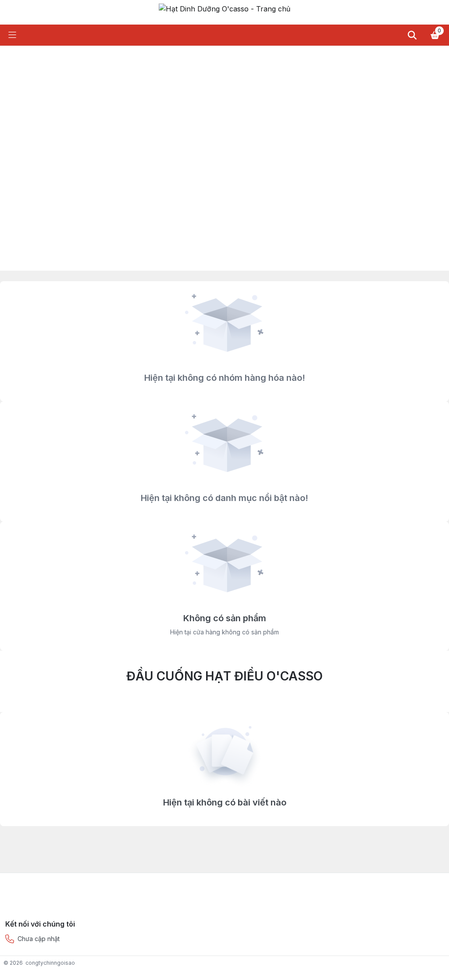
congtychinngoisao (50, 962)
